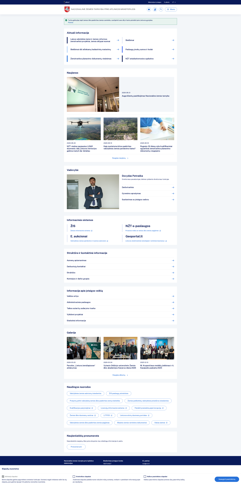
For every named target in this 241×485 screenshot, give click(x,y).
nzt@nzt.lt (146, 464)
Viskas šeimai (159, 423)
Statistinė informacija (76, 320)
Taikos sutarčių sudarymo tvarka (81, 308)
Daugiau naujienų (119, 158)
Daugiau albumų (118, 375)
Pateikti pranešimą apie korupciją (148, 408)
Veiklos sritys (73, 296)
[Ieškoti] (161, 9)
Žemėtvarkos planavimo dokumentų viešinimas (90, 59)
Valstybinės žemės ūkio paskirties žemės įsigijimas (89, 423)
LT (173, 2)
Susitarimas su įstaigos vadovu (135, 199)
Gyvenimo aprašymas (131, 193)
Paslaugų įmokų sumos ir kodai (139, 49)
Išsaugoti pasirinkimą (227, 479)
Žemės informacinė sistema (80, 231)
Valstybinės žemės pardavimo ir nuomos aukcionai (88, 241)
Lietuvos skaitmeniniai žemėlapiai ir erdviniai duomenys (145, 241)
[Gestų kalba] (155, 9)
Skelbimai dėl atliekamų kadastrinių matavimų (90, 49)
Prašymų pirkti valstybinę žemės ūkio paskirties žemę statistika (95, 401)
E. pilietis (166, 2)
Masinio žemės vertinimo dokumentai (132, 423)
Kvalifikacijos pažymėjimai (80, 408)
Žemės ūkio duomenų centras (81, 415)
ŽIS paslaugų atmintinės (118, 393)
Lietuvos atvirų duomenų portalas (133, 415)
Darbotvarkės (128, 187)
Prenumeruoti (76, 447)
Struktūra (71, 273)
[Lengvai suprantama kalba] (149, 9)
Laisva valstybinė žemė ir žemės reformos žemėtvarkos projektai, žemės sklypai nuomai (90, 40)
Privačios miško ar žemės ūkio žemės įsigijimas (142, 231)
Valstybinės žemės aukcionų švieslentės (85, 393)
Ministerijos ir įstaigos (154, 2)
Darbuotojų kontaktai (76, 266)
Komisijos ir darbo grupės (78, 279)
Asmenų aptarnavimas (76, 260)
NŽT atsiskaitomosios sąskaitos (139, 59)
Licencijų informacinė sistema (112, 408)
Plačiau (70, 22)
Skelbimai (129, 40)
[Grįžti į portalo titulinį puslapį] (67, 2)
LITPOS (107, 415)
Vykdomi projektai (75, 314)
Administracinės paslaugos (78, 302)
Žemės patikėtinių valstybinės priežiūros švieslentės (148, 401)
